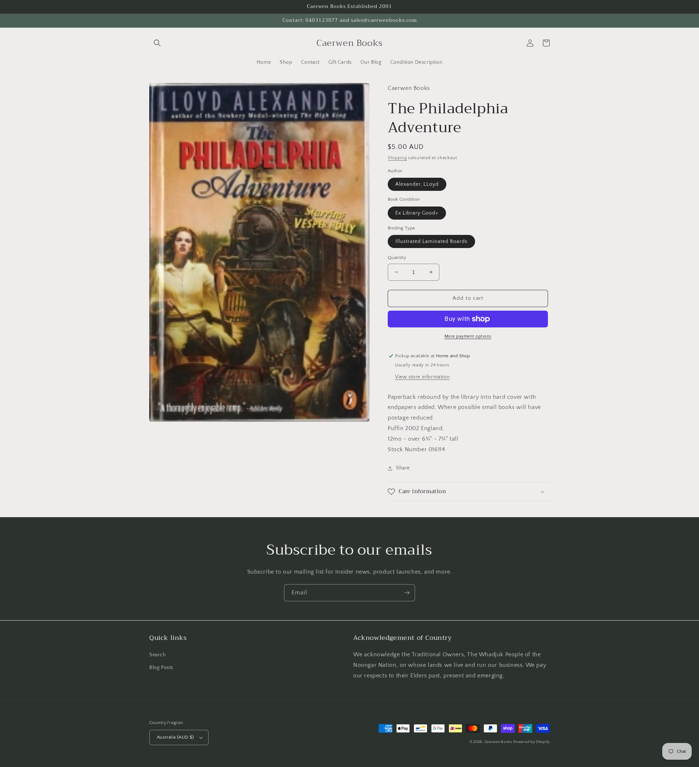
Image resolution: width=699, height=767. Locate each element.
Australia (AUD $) (175, 737)
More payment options (468, 336)
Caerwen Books (498, 742)
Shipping (397, 158)
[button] (157, 43)
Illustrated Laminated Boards (431, 241)
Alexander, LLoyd (417, 184)
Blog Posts (161, 667)
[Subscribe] (407, 592)
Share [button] (403, 468)
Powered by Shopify (531, 742)
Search (157, 655)
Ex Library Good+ (416, 213)
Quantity (397, 257)
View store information (422, 377)
